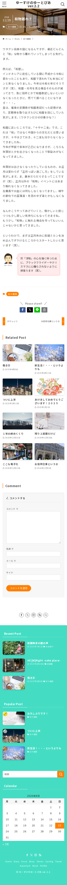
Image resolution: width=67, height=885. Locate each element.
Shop (32, 861)
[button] (23, 309)
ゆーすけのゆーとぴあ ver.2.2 (33, 4)
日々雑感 (12, 26)
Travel (58, 861)
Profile (43, 865)
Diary (16, 861)
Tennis (40, 861)
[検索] (45, 615)
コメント (12, 508)
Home (8, 861)
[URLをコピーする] (44, 309)
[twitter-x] (27, 615)
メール (11, 560)
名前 (10, 548)
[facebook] (21, 615)
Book (35, 865)
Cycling (49, 861)
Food (24, 861)
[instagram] (33, 615)
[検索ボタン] (62, 4)
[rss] (39, 615)
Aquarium (25, 865)
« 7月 (6, 844)
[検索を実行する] (60, 774)
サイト (9, 572)
